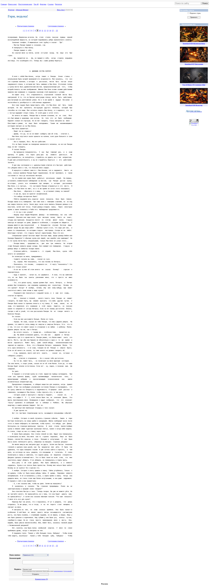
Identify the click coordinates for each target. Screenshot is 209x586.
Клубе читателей (67, 571)
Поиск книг (12, 4)
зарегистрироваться (58, 571)
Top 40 (36, 4)
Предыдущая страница (25, 26)
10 (40, 30)
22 (57, 30)
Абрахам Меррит (22, 10)
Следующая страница (56, 26)
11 (42, 30)
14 (50, 30)
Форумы (43, 4)
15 (53, 30)
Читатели (58, 4)
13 (47, 30)
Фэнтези (11, 10)
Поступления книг (25, 4)
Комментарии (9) (41, 579)
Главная (4, 4)
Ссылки (51, 4)
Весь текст (61, 10)
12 (45, 30)
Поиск (205, 3)
